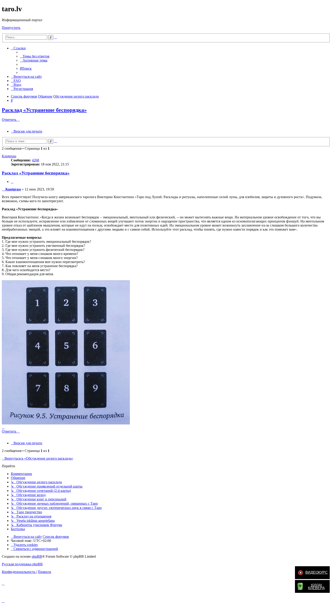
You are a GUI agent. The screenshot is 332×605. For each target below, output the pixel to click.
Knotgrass (9, 156)
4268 (35, 160)
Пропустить (11, 28)
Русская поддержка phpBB (22, 564)
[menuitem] (34, 56)
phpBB (37, 556)
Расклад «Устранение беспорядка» (44, 110)
